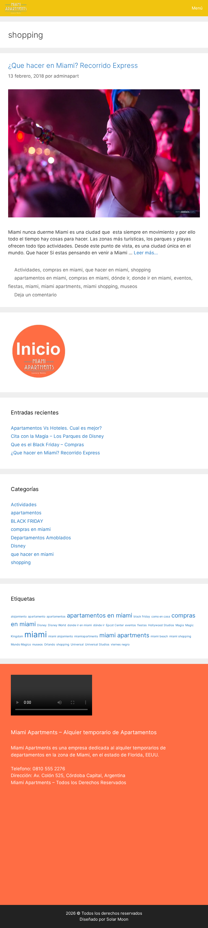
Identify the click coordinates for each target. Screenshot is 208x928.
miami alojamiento (60, 636)
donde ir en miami (151, 278)
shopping (141, 270)
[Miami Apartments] (16, 8)
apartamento (36, 616)
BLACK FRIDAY (27, 521)
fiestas (15, 286)
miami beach (159, 636)
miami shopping (100, 286)
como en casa (160, 616)
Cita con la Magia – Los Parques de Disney (57, 436)
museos (128, 286)
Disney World (57, 625)
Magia (180, 625)
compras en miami (63, 270)
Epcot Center (115, 625)
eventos (182, 278)
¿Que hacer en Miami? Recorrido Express (73, 65)
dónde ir (120, 278)
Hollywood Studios (161, 625)
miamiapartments (86, 636)
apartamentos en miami (40, 278)
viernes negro (120, 644)
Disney (18, 546)
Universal (77, 644)
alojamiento (19, 616)
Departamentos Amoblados (41, 537)
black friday (142, 616)
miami (31, 286)
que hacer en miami (106, 270)
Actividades (27, 270)
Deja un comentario (35, 294)
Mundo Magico (21, 644)
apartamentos (26, 512)
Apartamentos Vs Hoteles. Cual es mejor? (56, 428)
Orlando (49, 644)
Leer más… (146, 252)
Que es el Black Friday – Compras (47, 444)
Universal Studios (97, 644)
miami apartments (61, 286)
